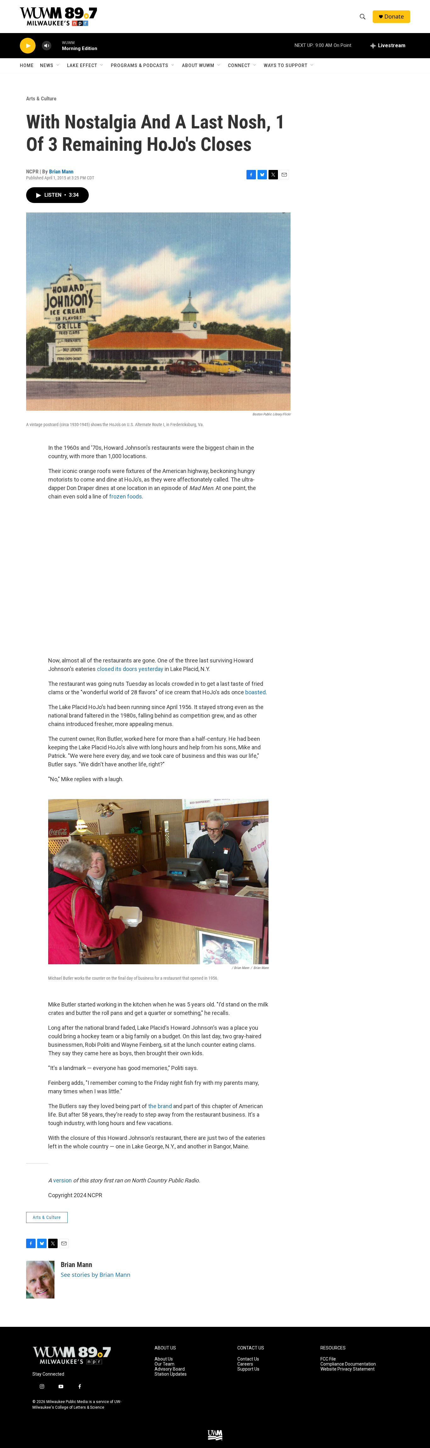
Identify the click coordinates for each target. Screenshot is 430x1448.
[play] (28, 45)
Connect (239, 65)
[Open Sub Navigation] (58, 65)
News (47, 65)
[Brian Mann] (40, 1280)
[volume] (46, 46)
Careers (245, 1364)
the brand (160, 1106)
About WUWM (198, 65)
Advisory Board (170, 1369)
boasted (255, 692)
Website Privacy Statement (347, 1369)
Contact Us (248, 1359)
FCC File (328, 1359)
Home (27, 65)
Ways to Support (286, 65)
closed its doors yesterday (130, 669)
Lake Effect (82, 65)
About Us (164, 1359)
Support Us (248, 1369)
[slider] (57, 45)
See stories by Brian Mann (95, 1274)
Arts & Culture (41, 98)
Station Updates (171, 1374)
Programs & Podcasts (139, 65)
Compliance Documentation (348, 1364)
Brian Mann (61, 171)
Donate (394, 16)
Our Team (164, 1364)
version (62, 1180)
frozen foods (125, 496)
